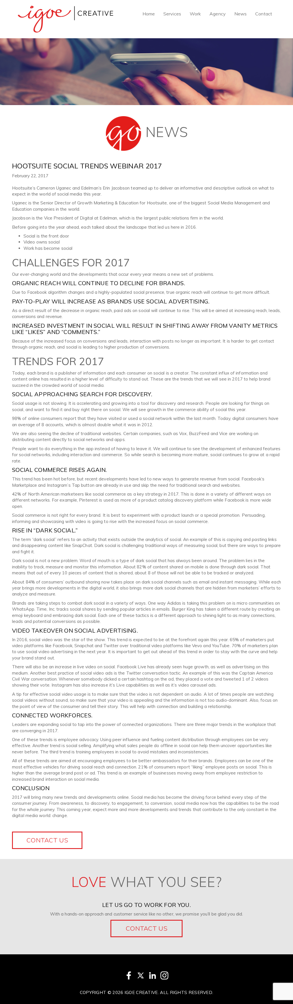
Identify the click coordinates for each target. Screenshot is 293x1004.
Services (172, 14)
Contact (263, 14)
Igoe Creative (141, 992)
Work (195, 14)
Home (148, 14)
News (240, 14)
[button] (47, 840)
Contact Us (146, 928)
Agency (217, 14)
